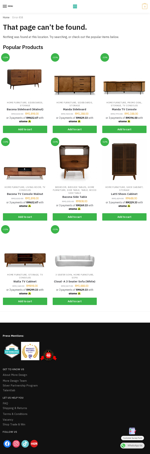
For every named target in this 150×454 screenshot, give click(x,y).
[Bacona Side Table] (75, 161)
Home (6, 17)
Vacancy (8, 419)
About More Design (15, 375)
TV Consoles (130, 105)
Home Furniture (17, 102)
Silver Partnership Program (20, 385)
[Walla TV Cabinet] (25, 249)
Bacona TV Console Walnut (25, 194)
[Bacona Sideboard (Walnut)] (25, 77)
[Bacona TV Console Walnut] (25, 161)
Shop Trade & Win (14, 424)
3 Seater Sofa (64, 274)
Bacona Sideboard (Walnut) (25, 109)
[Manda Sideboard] (75, 77)
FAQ (5, 403)
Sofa (75, 277)
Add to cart (25, 129)
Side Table (73, 190)
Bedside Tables (77, 187)
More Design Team (15, 380)
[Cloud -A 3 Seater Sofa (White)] (75, 249)
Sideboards (35, 102)
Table (84, 190)
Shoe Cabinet (134, 187)
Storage (25, 105)
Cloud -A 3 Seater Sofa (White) (74, 281)
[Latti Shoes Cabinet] (124, 161)
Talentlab (9, 390)
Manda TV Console (124, 109)
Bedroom (60, 187)
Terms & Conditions (15, 414)
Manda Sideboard (74, 109)
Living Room (33, 187)
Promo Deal (135, 102)
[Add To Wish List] (42, 59)
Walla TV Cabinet (25, 281)
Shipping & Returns (15, 408)
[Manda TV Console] (124, 77)
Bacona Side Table (74, 197)
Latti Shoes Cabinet (124, 194)
